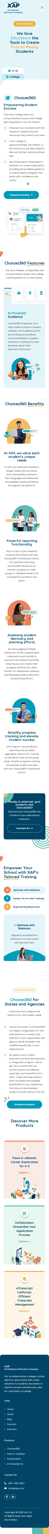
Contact (11, 1424)
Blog (9, 1419)
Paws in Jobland (15, 1453)
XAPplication (14, 1458)
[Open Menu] (42, 7)
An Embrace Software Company (21, 1369)
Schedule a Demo (24, 1104)
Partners (12, 1429)
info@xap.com (16, 1488)
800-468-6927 (16, 1483)
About (10, 1414)
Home (10, 1409)
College (14, 76)
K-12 (15, 70)
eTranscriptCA (15, 1463)
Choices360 (13, 1448)
